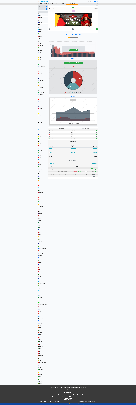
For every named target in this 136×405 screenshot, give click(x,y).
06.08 (72, 136)
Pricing (89, 1)
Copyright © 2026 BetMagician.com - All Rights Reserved (87, 401)
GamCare (53, 394)
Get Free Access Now (72, 49)
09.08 (72, 134)
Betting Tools (84, 396)
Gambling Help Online (81, 394)
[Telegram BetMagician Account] (67, 399)
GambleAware (60, 394)
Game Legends (58, 396)
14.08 (72, 132)
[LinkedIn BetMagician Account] (65, 399)
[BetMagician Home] (38, 4)
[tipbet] (73, 19)
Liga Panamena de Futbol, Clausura (62, 171)
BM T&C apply (56, 26)
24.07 (74, 138)
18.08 (72, 130)
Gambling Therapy (68, 394)
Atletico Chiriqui (61, 128)
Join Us (96, 1)
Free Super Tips (64, 396)
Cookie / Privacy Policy (50, 401)
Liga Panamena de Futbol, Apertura (62, 169)
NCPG (74, 394)
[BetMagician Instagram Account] (69, 399)
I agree (82, 403)
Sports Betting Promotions (50, 396)
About (58, 401)
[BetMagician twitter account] (71, 399)
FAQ (55, 401)
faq (97, 3)
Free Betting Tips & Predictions (72, 3)
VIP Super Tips (71, 396)
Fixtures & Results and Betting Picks (57, 3)
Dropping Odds (77, 396)
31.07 (72, 138)
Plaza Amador (87, 128)
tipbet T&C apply (89, 26)
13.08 (74, 130)
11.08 (74, 132)
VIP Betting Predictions (44, 3)
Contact (89, 396)
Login (92, 1)
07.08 (74, 134)
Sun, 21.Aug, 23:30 (51, 5)
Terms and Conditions (43, 401)
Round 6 (97, 5)
